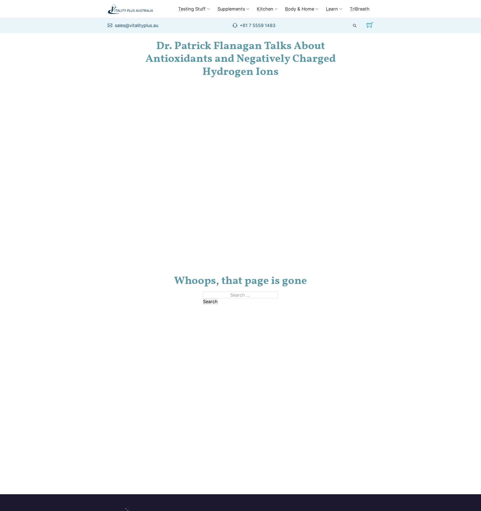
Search (210, 301)
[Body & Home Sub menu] (316, 9)
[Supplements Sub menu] (247, 9)
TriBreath (360, 9)
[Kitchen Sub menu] (276, 9)
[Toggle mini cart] (370, 25)
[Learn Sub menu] (340, 9)
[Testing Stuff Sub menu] (208, 9)
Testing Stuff (192, 9)
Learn (332, 9)
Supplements (231, 9)
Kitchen (265, 9)
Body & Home (299, 9)
